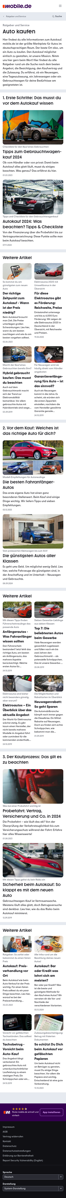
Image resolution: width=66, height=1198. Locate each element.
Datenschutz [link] (9, 1146)
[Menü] (60, 6)
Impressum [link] (9, 1127)
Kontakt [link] (7, 1141)
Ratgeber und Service (16, 16)
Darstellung (9, 1183)
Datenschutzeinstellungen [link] (17, 1151)
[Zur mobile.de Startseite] (17, 6)
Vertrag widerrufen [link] (13, 1136)
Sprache (7, 1172)
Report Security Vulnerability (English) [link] (23, 1160)
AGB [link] (5, 1131)
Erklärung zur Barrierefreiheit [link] (18, 1155)
